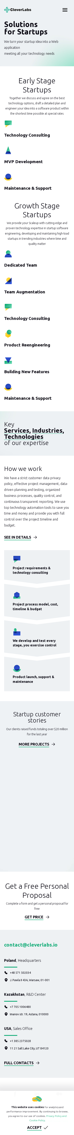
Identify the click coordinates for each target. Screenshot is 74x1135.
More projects (34, 744)
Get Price (34, 917)
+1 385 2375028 (20, 1041)
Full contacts (19, 1063)
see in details (17, 537)
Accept (34, 1127)
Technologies (23, 436)
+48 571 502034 (20, 972)
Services (16, 430)
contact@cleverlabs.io (31, 945)
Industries (47, 430)
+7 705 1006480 (20, 1006)
